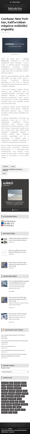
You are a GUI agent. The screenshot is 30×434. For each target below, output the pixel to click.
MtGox (19, 398)
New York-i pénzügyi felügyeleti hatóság (12, 170)
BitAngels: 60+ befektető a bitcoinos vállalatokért (15, 203)
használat (11, 393)
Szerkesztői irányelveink (7, 430)
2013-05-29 (15, 205)
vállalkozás (5, 409)
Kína (23, 396)
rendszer (8, 404)
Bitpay (3, 385)
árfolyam (4, 412)
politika (22, 401)
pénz (3, 404)
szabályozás (16, 404)
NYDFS (4, 173)
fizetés (25, 390)
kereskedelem (9, 396)
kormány (17, 396)
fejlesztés (12, 390)
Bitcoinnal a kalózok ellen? (18, 313)
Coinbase (5, 166)
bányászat (16, 385)
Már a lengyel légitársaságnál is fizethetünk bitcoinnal (19, 282)
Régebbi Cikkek (5, 368)
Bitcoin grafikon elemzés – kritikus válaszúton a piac (18, 251)
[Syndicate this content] (3, 330)
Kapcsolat (11, 432)
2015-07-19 (11, 268)
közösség (4, 398)
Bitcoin (24, 382)
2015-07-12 (11, 322)
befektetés (17, 382)
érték (10, 412)
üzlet (15, 412)
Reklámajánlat (4, 432)
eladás (3, 388)
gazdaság (4, 393)
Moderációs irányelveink (20, 430)
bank (11, 382)
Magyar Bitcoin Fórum (14, 330)
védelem (17, 409)
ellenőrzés (18, 388)
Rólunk (10, 428)
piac (17, 401)
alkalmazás (5, 382)
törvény (9, 407)
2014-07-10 (11, 254)
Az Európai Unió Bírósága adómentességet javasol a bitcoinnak (18, 264)
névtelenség (5, 401)
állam (23, 409)
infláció (18, 393)
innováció (25, 393)
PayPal (12, 401)
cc (1, 428)
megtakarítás (12, 398)
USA (14, 407)
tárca (3, 407)
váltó (11, 409)
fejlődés (19, 390)
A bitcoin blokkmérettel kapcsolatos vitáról (13, 350)
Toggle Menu (16, 2)
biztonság (9, 385)
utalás (19, 407)
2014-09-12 (11, 242)
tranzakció (24, 404)
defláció (23, 385)
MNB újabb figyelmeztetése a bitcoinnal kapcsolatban (18, 239)
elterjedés (4, 390)
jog (3, 396)
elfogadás (10, 388)
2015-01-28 (5, 32)
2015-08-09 (11, 291)
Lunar (13, 166)
